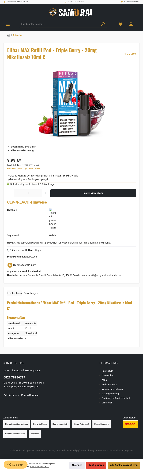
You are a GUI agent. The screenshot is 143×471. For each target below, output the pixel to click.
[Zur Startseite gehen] (71, 12)
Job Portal (107, 402)
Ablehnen (77, 465)
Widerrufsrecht (109, 384)
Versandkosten (64, 450)
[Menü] (7, 24)
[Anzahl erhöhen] (45, 193)
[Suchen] (103, 24)
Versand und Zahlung (112, 389)
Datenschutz (108, 375)
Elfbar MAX (130, 54)
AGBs (104, 380)
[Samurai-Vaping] (8, 35)
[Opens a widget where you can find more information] (15, 465)
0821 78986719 (14, 377)
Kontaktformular (30, 395)
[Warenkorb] (138, 22)
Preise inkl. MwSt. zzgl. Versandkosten (24, 168)
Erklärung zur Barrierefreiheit (116, 398)
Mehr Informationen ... (39, 466)
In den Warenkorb (93, 193)
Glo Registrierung (110, 393)
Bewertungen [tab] (31, 293)
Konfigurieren (96, 465)
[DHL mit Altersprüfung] (130, 424)
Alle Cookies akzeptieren (124, 465)
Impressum (107, 371)
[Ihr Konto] (131, 24)
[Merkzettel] (120, 24)
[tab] (14, 293)
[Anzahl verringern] (10, 193)
